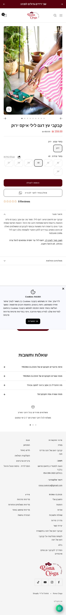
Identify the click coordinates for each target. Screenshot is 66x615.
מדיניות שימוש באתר (21, 510)
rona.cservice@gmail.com (50, 485)
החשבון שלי (57, 499)
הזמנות (59, 504)
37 (9, 163)
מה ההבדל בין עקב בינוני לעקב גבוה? (44, 385)
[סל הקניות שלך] (5, 15)
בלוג (60, 545)
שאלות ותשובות (55, 515)
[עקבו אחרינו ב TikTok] (38, 582)
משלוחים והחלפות (54, 261)
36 (58, 171)
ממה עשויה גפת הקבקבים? (49, 394)
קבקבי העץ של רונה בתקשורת (49, 531)
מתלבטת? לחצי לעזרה (36, 193)
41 (48, 163)
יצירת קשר (57, 526)
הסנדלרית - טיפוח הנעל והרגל (17, 466)
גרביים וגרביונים (23, 461)
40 (38, 163)
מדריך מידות (56, 520)
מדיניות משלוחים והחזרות (19, 504)
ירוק (57, 148)
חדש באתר (25, 450)
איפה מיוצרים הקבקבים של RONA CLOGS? (41, 367)
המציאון (26, 445)
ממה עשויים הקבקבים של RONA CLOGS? (42, 376)
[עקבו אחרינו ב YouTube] (45, 582)
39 (28, 163)
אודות (59, 510)
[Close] (63, 288)
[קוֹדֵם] (5, 118)
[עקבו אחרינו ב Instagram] (52, 582)
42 (58, 163)
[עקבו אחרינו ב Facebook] (58, 582)
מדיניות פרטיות (23, 499)
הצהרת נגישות (24, 515)
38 (19, 163)
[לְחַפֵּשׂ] (55, 15)
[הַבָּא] (61, 118)
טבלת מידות (9, 157)
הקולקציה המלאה (22, 456)
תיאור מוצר (57, 214)
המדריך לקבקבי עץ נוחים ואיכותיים (51, 552)
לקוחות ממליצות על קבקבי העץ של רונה (50, 538)
